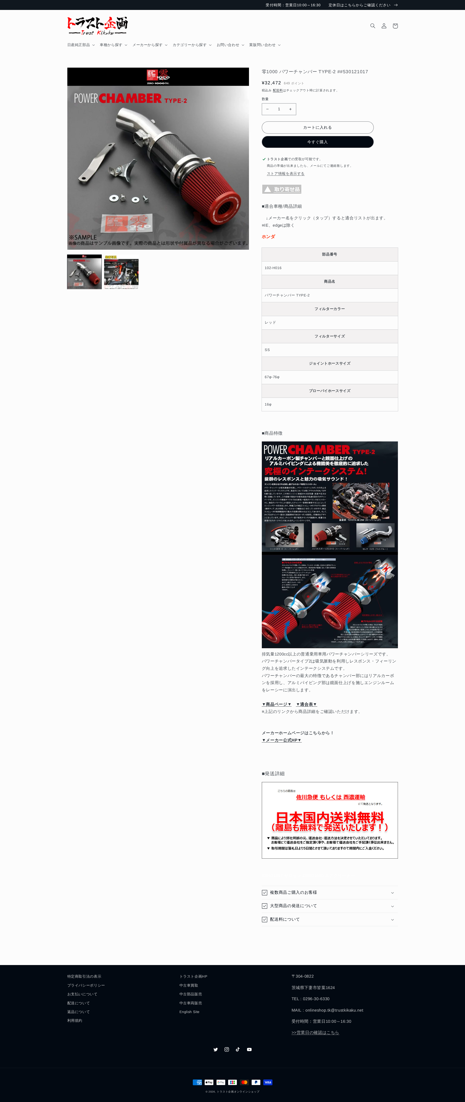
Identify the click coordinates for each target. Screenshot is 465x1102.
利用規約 (75, 1020)
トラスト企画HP (193, 976)
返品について (78, 1012)
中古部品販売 (190, 994)
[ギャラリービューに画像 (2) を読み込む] (121, 272)
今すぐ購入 (317, 142)
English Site (189, 1012)
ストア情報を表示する (286, 174)
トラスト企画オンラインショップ (238, 1091)
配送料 (278, 90)
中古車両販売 (190, 1003)
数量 (265, 99)
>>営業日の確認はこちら (316, 1032)
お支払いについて (82, 994)
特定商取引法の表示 (84, 976)
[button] (80, 45)
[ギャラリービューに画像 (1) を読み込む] (84, 272)
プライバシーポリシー (86, 985)
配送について (78, 1003)
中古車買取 (188, 985)
